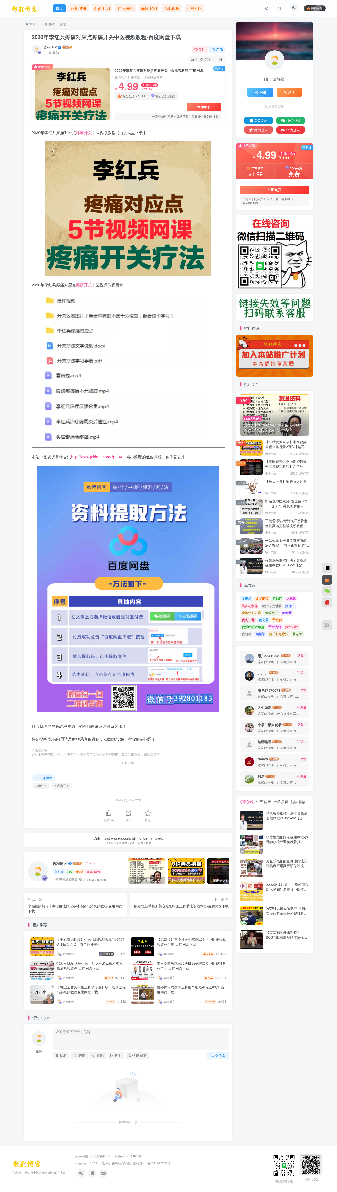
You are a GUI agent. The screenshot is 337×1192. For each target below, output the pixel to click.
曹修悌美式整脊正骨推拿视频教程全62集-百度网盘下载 (190, 989)
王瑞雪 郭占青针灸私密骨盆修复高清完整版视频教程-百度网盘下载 (286, 525)
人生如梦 (264, 707)
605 (60, 871)
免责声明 (100, 1156)
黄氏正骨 (248, 619)
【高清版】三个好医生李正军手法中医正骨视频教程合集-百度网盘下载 (191, 942)
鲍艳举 (260, 633)
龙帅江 (277, 598)
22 (81, 871)
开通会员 (317, 8)
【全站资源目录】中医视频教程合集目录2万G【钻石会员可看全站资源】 (90, 942)
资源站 (105, 1163)
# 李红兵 (41, 785)
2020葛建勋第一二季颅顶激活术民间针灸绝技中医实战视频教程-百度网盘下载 (287, 889)
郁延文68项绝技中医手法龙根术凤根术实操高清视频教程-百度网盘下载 (89, 966)
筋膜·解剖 (298, 801)
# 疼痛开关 (62, 785)
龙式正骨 (262, 598)
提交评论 (218, 1055)
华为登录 (293, 129)
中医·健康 (263, 801)
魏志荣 (297, 633)
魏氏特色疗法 (278, 633)
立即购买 (204, 107)
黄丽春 (246, 633)
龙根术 (246, 598)
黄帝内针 (274, 626)
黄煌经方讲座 (251, 612)
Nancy (263, 758)
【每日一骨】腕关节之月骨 (286, 481)
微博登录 (261, 129)
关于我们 (136, 1156)
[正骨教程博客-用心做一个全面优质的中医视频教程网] (26, 1162)
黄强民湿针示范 (253, 626)
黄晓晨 (263, 619)
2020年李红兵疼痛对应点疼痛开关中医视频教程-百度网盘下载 (106, 37)
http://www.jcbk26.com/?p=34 (96, 457)
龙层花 (291, 598)
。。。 (263, 672)
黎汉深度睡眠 (271, 605)
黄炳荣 (287, 612)
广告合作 (118, 1156)
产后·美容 (280, 801)
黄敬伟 (277, 619)
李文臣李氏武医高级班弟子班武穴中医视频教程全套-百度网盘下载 (191, 966)
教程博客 (50, 47)
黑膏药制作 (250, 605)
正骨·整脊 (47, 24)
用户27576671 (269, 690)
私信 (219, 49)
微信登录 (293, 120)
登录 (263, 92)
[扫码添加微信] (327, 591)
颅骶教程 (247, 801)
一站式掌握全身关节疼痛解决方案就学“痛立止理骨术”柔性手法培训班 (287, 545)
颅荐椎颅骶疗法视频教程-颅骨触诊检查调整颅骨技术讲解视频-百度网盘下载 (287, 841)
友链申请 (81, 1156)
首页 (32, 24)
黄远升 (290, 605)
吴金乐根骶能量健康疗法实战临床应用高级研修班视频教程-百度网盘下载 (286, 865)
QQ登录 (261, 120)
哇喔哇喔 (264, 741)
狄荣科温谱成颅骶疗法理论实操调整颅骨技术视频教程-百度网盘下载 (287, 913)
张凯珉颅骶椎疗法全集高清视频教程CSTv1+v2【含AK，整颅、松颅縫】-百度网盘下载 (287, 567)
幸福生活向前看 (270, 724)
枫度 (261, 776)
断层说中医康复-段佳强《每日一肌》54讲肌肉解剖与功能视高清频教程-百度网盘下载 (286, 508)
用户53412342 (269, 655)
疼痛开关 (84, 132)
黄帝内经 (291, 626)
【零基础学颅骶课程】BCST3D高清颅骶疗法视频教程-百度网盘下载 (286, 937)
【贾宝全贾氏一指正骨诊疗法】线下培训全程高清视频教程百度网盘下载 (91, 989)
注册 (291, 92)
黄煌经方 (271, 612)
